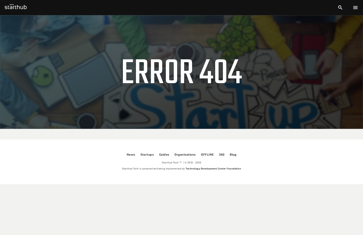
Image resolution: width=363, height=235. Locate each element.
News (131, 154)
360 (222, 154)
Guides (164, 154)
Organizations (185, 154)
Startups (147, 154)
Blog (233, 154)
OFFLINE (207, 154)
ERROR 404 (181, 74)
